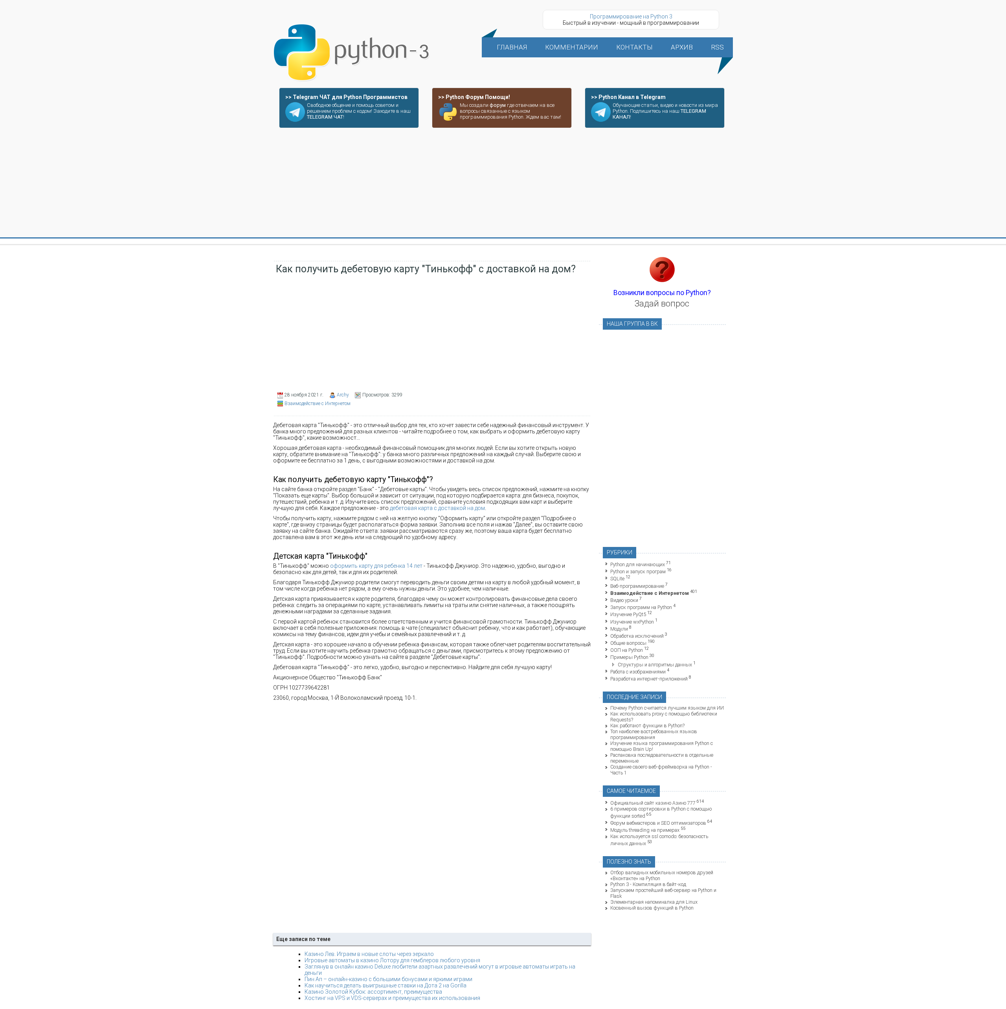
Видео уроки (624, 600)
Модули (619, 629)
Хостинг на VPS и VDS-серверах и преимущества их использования (392, 998)
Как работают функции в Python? (647, 725)
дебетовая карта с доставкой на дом (437, 508)
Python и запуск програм (638, 571)
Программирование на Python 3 (631, 16)
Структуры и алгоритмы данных (655, 665)
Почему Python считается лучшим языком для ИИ (667, 708)
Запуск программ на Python (641, 607)
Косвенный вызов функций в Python (652, 908)
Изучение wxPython (632, 622)
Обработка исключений (637, 636)
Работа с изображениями (638, 672)
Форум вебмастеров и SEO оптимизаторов (658, 823)
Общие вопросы (628, 643)
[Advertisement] (503, 183)
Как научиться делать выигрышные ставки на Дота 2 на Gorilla (385, 985)
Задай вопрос (662, 303)
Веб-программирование (637, 586)
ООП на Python (626, 650)
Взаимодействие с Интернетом (318, 403)
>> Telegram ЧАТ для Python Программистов (346, 97)
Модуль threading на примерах (644, 830)
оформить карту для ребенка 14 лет (376, 566)
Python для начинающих (637, 564)
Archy (343, 395)
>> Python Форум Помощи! (474, 97)
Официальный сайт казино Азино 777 (653, 803)
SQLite (617, 579)
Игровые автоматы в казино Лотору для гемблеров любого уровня (392, 960)
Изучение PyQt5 (628, 615)
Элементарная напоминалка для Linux (654, 902)
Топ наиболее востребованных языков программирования (653, 734)
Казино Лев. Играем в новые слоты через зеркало (369, 954)
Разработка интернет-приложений (649, 679)
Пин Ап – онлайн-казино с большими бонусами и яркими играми (388, 979)
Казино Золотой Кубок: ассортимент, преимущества (373, 992)
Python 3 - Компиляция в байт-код (648, 884)
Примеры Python (629, 657)
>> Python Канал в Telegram (628, 97)
